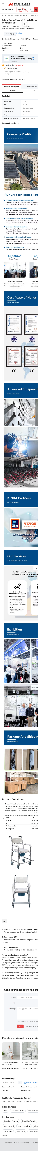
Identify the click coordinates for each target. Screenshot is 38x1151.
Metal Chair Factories (29, 1121)
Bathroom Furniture (21, 15)
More (4, 1135)
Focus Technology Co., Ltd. (27, 1142)
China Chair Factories (11, 1121)
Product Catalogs (32, 1083)
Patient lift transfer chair (29, 1087)
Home (4, 15)
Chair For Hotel (9, 1126)
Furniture (10, 15)
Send (20, 1026)
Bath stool (5, 1091)
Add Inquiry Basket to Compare (14, 79)
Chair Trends (20, 1131)
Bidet (5, 1111)
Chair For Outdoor (24, 1126)
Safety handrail (26, 1091)
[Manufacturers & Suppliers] (19, 4)
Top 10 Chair (8, 1131)
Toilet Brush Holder (18, 1111)
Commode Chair (7, 1087)
